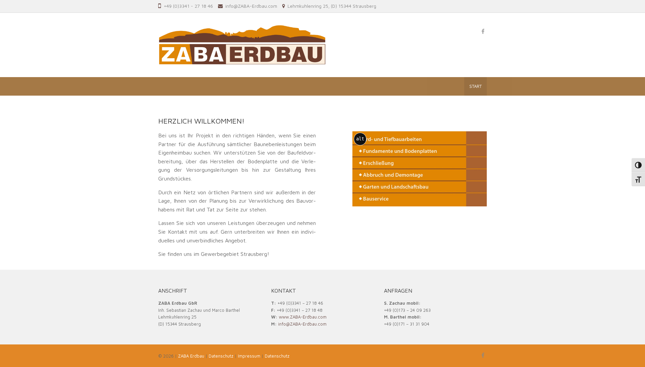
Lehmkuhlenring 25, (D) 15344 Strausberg (332, 6)
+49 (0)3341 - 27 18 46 (188, 6)
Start (475, 86)
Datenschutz (277, 356)
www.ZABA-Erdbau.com (303, 317)
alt (360, 138)
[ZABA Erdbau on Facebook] (483, 31)
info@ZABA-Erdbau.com (251, 6)
